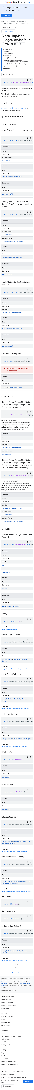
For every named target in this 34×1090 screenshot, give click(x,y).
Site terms (20, 1071)
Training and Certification (8, 1045)
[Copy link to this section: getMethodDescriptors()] (24, 354)
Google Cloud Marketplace (8, 1005)
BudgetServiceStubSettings (11, 312)
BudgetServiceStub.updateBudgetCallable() (15, 960)
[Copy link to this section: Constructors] (17, 397)
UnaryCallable (7, 659)
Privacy (13, 1071)
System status (5, 1025)
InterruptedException (10, 606)
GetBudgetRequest (19, 739)
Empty (4, 701)
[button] (17, 117)
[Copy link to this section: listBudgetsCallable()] (20, 817)
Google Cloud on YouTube (8, 1061)
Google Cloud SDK (13, 8)
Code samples (5, 1039)
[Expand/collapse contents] (11, 49)
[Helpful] (12, 27)
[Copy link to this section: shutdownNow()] (16, 911)
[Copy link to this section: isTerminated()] (15, 784)
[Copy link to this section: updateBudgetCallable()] (23, 926)
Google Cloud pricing (7, 1002)
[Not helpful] (15, 27)
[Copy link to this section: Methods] (13, 529)
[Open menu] (3, 2)
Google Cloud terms (8, 1074)
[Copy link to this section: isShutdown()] (14, 752)
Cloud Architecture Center (8, 1042)
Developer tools (21, 21)
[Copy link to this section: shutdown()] (12, 897)
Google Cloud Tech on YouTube (10, 1064)
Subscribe (28, 1081)
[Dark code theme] (27, 80)
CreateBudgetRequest (20, 659)
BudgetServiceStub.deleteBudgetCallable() (15, 709)
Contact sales (5, 1008)
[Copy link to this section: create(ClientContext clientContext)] (3, 133)
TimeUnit (5, 572)
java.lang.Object (6, 108)
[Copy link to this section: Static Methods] (19, 125)
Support (3, 1019)
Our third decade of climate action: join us (14, 1077)
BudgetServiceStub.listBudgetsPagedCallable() (16, 891)
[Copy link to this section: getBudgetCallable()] (20, 714)
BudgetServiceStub (21, 108)
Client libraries (14, 10)
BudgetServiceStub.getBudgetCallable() (14, 746)
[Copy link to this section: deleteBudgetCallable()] (22, 674)
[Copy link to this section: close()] (9, 614)
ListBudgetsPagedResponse (16, 882)
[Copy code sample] (30, 80)
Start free (7, 15)
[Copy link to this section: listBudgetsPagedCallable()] (25, 857)
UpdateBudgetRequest (20, 951)
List (3, 387)
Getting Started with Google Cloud (11, 1036)
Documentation (11, 21)
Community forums (7, 1016)
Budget (4, 661)
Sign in (30, 2)
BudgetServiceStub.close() (9, 629)
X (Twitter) (4, 1058)
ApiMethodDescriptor (15, 387)
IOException (6, 194)
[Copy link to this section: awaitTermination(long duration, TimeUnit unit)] (10, 537)
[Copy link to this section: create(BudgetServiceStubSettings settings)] (10, 285)
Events (3, 1056)
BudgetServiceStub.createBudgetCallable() (14, 669)
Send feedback (8, 31)
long (3, 565)
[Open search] (21, 2)
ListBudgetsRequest (19, 842)
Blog (2, 1053)
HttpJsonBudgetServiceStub (12, 177)
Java (25, 8)
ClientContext (7, 161)
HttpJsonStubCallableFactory (12, 241)
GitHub (3, 1033)
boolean (5, 589)
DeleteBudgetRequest (20, 699)
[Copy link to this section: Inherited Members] (24, 117)
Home (3, 21)
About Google (5, 1071)
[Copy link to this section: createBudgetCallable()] (22, 634)
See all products (6, 999)
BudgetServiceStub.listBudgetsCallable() (14, 851)
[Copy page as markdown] (20, 44)
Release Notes (5, 1022)
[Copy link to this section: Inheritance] (14, 103)
